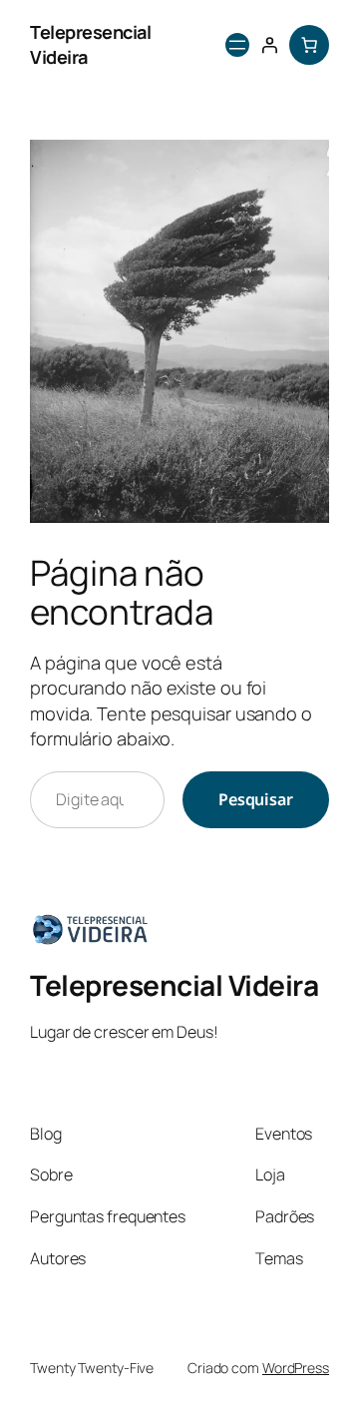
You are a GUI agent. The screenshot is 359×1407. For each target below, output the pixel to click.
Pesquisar (255, 799)
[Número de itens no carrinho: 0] (309, 45)
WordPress (295, 1367)
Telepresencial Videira (174, 985)
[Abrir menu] (237, 45)
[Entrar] (269, 45)
